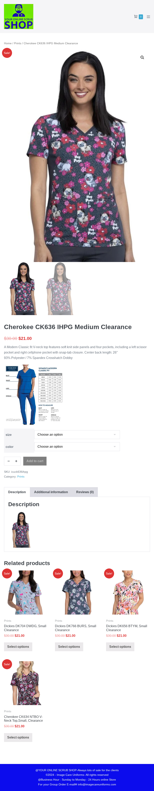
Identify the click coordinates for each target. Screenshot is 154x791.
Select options (18, 646)
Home (8, 43)
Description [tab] (17, 492)
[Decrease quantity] (8, 461)
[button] (142, 57)
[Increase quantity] (16, 461)
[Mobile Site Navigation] (148, 16)
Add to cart (34, 461)
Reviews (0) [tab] (85, 492)
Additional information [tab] (51, 492)
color (9, 446)
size (9, 434)
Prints (17, 43)
